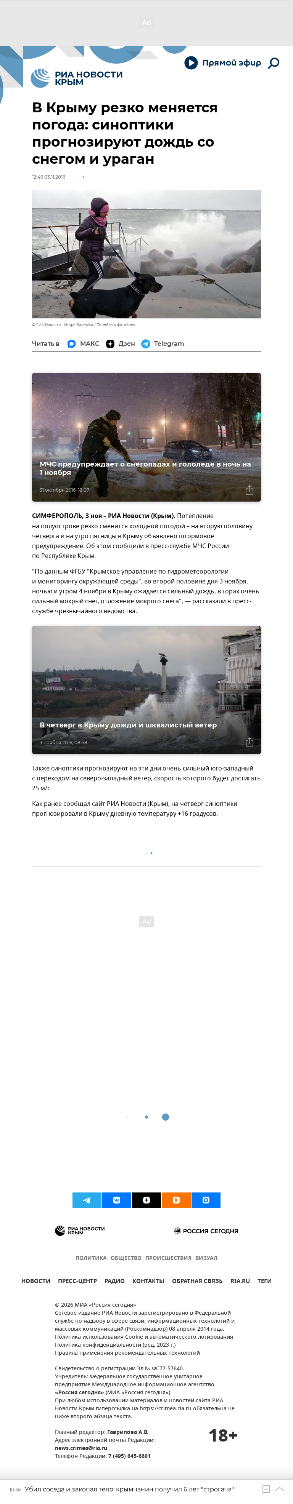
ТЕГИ (265, 1282)
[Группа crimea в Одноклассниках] (176, 1200)
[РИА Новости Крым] (76, 78)
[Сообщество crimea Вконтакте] (116, 1200)
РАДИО (115, 1282)
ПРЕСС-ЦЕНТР (77, 1282)
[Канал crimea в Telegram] (86, 1200)
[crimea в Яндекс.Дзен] (146, 1200)
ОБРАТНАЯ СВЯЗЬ (197, 1282)
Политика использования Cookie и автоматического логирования (144, 1337)
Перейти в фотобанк (116, 325)
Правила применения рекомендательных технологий (127, 1353)
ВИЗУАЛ (206, 1258)
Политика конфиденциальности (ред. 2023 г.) (115, 1345)
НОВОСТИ (35, 1282)
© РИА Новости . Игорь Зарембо (62, 325)
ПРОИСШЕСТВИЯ (168, 1258)
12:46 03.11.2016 (48, 177)
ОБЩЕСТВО (126, 1258)
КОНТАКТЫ (148, 1282)
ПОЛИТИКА (91, 1258)
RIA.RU (240, 1282)
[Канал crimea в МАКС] (206, 1200)
